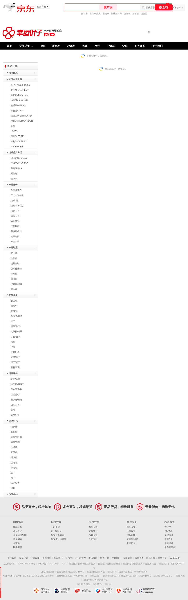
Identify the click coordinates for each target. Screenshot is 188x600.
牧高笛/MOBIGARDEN (22, 121)
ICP (64, 563)
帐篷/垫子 (15, 357)
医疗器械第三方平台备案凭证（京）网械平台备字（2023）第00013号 (137, 575)
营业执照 (180, 575)
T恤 (43, 45)
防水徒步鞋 (16, 268)
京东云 (108, 584)
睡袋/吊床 (15, 326)
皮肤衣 (56, 45)
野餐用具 (15, 352)
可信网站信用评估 (42, 591)
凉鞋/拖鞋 (15, 442)
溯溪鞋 (14, 279)
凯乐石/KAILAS (18, 105)
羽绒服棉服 (16, 231)
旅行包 (14, 306)
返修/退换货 (132, 539)
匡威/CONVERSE (19, 163)
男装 (84, 45)
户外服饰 (13, 184)
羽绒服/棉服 (16, 399)
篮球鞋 (14, 452)
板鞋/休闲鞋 (16, 437)
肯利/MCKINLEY (19, 141)
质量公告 (139, 558)
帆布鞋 (14, 431)
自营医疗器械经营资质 (109, 563)
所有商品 (13, 73)
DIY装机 (168, 531)
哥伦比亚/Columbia (20, 85)
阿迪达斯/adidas (19, 158)
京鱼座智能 (170, 547)
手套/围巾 (15, 336)
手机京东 (81, 558)
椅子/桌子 (15, 362)
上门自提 (55, 527)
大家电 (16, 543)
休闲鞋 (14, 273)
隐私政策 (150, 558)
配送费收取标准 (58, 539)
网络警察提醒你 (63, 591)
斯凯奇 (14, 173)
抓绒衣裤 (15, 216)
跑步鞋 (14, 426)
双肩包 (14, 311)
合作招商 (46, 558)
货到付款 (93, 527)
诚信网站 (83, 591)
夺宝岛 (167, 527)
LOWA (14, 131)
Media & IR (174, 558)
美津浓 (14, 178)
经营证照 (95, 575)
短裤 (13, 410)
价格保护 (131, 531)
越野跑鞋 (15, 263)
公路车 (127, 13)
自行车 (84, 13)
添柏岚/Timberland (20, 95)
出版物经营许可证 (96, 571)
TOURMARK (17, 146)
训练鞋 (14, 457)
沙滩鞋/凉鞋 (16, 284)
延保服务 (168, 535)
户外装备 (140, 45)
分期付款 (93, 535)
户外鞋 (111, 45)
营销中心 (69, 558)
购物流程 (17, 527)
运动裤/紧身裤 (17, 384)
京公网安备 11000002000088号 (19, 563)
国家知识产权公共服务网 (145, 591)
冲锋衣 (71, 45)
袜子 (13, 321)
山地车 (105, 13)
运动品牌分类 (15, 152)
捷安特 (144, 13)
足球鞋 (14, 447)
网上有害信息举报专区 (104, 591)
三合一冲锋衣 (17, 195)
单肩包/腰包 (16, 316)
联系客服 (17, 547)
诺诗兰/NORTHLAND (21, 115)
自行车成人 (95, 13)
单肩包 (14, 467)
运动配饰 (15, 483)
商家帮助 (58, 558)
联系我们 (23, 558)
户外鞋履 (13, 247)
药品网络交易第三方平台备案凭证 (139, 563)
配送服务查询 (57, 535)
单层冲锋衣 (16, 190)
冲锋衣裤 (15, 241)
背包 (124, 45)
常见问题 (17, 539)
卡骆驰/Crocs (17, 110)
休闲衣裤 (15, 221)
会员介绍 (17, 531)
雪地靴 (14, 289)
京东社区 (116, 558)
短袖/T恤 (15, 415)
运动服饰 (13, 373)
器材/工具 (15, 367)
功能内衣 (15, 404)
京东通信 (168, 543)
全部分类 (24, 45)
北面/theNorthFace (20, 90)
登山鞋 (14, 253)
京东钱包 (97, 584)
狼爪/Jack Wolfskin (20, 100)
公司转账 (93, 539)
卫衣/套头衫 (16, 389)
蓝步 (13, 126)
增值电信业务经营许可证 (96, 580)
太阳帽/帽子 (16, 331)
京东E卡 (168, 539)
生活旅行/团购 (20, 535)
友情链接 (92, 558)
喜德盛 (135, 13)
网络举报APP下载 (124, 591)
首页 (9, 45)
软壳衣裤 (15, 211)
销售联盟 (104, 558)
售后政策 (131, 527)
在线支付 (93, 531)
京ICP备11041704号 (48, 563)
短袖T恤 (15, 200)
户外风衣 (15, 226)
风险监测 (127, 558)
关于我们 (157, 45)
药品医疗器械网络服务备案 (82, 563)
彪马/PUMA (16, 168)
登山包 (14, 300)
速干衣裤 (15, 236)
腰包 (13, 488)
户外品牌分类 (15, 79)
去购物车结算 (174, 7)
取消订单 (131, 543)
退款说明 (131, 535)
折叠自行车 (116, 13)
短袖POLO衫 (17, 205)
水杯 (13, 342)
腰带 (13, 347)
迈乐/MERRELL (18, 136)
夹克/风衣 (15, 379)
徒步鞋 (14, 258)
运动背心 (15, 394)
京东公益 (162, 558)
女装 (97, 45)
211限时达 (56, 531)
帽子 (13, 478)
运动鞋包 (13, 421)
